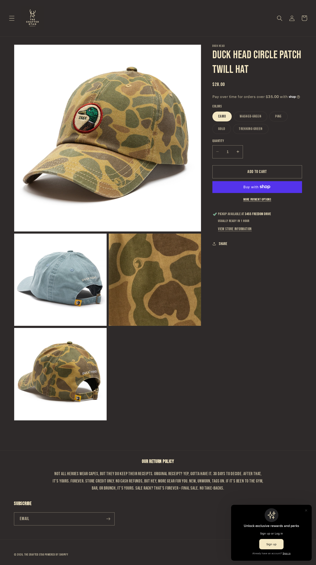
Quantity (218, 141)
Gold (224, 130)
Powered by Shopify (56, 554)
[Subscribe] (108, 518)
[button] (12, 18)
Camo (222, 116)
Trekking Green (253, 130)
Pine (281, 117)
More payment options (257, 199)
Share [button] (223, 243)
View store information (235, 229)
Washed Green (253, 117)
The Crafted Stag (34, 554)
